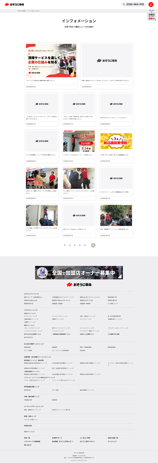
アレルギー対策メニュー (31, 419)
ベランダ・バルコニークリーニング (118, 328)
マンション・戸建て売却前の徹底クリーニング (120, 364)
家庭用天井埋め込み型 (30, 300)
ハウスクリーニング (30, 310)
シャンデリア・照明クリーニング (89, 331)
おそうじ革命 (21, 11)
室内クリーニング (29, 325)
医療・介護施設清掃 (85, 347)
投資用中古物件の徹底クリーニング (90, 363)
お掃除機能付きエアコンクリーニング (63, 297)
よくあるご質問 (85, 438)
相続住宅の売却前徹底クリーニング (34, 368)
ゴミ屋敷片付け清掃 (113, 334)
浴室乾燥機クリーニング (31, 319)
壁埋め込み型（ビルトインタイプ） (90, 297)
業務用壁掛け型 (112, 297)
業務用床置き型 (28, 303)
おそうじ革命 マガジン (87, 441)
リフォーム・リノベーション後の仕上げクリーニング (39, 377)
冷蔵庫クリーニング (30, 322)
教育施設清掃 (111, 347)
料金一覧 (27, 438)
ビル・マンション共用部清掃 (60, 350)
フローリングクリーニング (32, 328)
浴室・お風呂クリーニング (87, 316)
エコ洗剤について (113, 303)
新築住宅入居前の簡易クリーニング (90, 374)
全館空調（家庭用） (58, 303)
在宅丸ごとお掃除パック (87, 334)
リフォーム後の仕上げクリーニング (34, 380)
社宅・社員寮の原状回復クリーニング (63, 368)
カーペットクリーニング (87, 328)
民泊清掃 (82, 350)
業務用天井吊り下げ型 (86, 300)
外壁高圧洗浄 (28, 400)
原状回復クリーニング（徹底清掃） (34, 360)
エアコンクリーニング (31, 294)
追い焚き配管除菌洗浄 (114, 316)
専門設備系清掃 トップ (31, 387)
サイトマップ (112, 441)
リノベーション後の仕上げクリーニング (63, 380)
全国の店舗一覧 (113, 438)
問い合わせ (27, 445)
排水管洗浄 (27, 390)
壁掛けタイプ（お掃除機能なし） (33, 297)
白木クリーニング (29, 432)
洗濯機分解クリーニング (115, 319)
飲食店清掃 (27, 347)
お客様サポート (57, 438)
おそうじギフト (28, 337)
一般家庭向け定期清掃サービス (61, 334)
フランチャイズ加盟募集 (32, 441)
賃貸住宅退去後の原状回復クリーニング (35, 363)
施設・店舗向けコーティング (32, 410)
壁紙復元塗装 (28, 426)
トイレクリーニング (85, 319)
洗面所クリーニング (58, 319)
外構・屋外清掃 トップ (31, 396)
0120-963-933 (135, 4)
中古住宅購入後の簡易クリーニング (62, 374)
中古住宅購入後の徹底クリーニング (62, 363)
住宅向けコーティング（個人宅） (61, 410)
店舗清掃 (54, 347)
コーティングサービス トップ (33, 406)
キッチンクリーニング (30, 316)
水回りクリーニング (30, 313)
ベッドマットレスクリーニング (33, 331)
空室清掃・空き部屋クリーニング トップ (37, 357)
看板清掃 (54, 400)
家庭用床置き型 (112, 300)
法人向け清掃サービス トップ (34, 344)
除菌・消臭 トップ (30, 416)
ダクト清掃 (55, 390)
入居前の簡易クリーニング (32, 371)
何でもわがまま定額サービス (32, 334)
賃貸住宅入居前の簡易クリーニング (34, 374)
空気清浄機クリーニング (87, 390)
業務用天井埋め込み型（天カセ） (61, 300)
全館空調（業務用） (85, 303)
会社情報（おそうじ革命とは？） (63, 441)
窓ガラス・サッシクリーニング (61, 328)
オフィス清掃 (28, 350)
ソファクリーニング (58, 331)
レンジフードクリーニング (59, 316)
